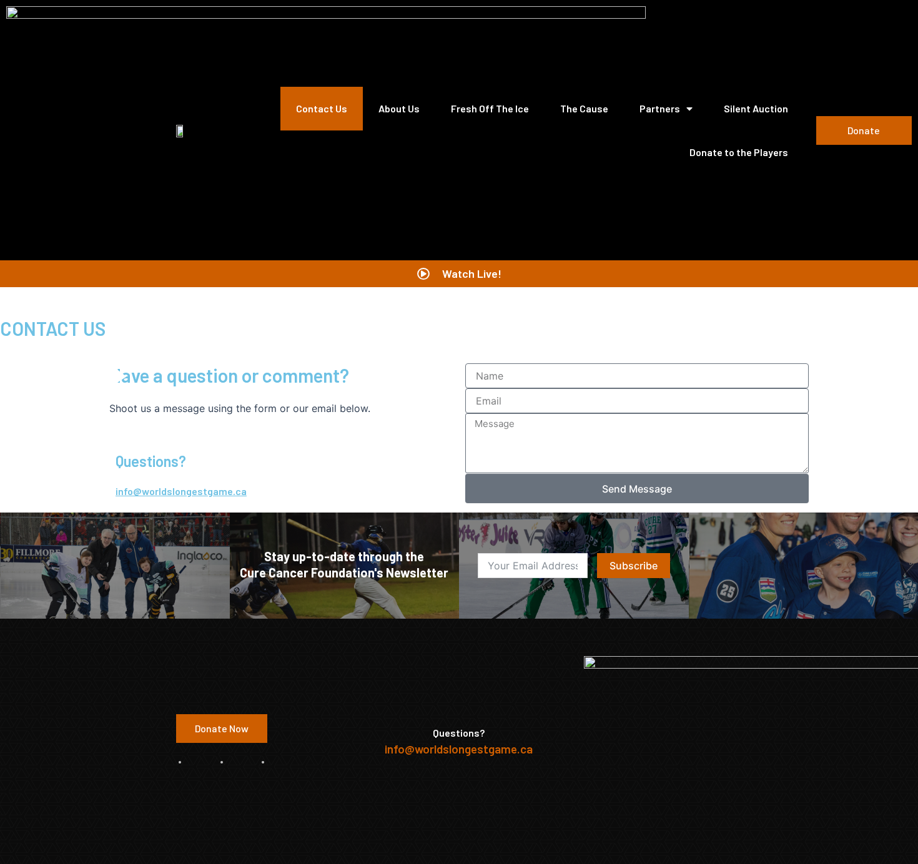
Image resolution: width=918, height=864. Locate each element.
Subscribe (634, 565)
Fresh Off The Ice (490, 108)
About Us (399, 108)
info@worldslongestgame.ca (181, 491)
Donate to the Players (738, 152)
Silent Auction (756, 108)
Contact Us (321, 108)
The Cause (584, 108)
